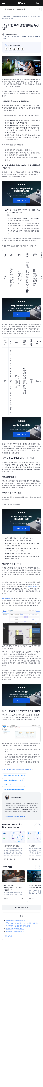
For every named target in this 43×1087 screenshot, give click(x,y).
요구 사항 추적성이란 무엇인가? (16, 920)
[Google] (18, 49)
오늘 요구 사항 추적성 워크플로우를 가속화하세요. (17, 769)
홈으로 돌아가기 (23, 907)
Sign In (38, 3)
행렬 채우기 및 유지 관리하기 (15, 931)
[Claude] (14, 49)
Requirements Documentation (14, 790)
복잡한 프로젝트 (32, 586)
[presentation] (39, 824)
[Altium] (21, 3)
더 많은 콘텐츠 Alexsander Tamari (15, 816)
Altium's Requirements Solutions (15, 775)
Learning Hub (6, 16)
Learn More (21, 200)
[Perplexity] (10, 49)
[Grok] (22, 49)
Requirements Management (14, 9)
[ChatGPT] (6, 49)
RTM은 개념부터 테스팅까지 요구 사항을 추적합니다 (22, 923)
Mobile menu (3, 3)
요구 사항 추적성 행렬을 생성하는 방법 (18, 926)
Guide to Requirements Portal (14, 785)
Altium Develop (7, 598)
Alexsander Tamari (11, 34)
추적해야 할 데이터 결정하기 (15, 928)
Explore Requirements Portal (13, 780)
